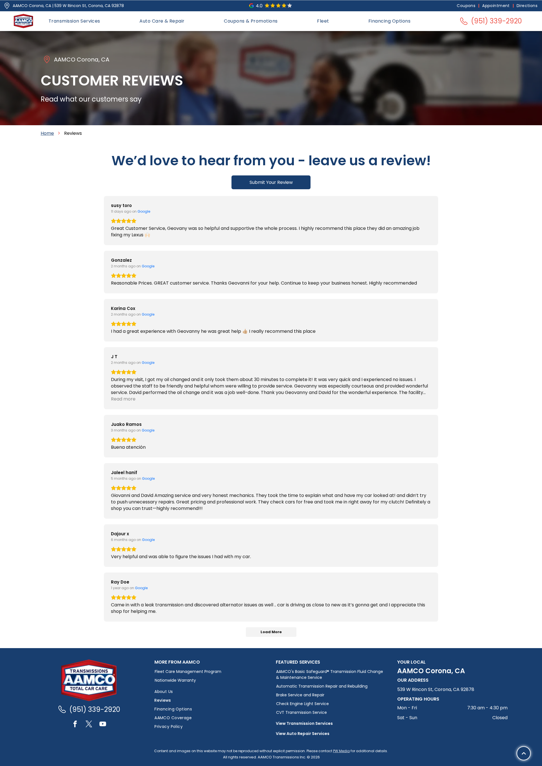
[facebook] (75, 725)
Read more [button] (123, 399)
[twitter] (89, 725)
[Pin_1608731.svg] (6, 5)
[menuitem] (466, 5)
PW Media (341, 751)
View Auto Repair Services (302, 733)
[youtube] (103, 725)
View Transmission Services (304, 723)
